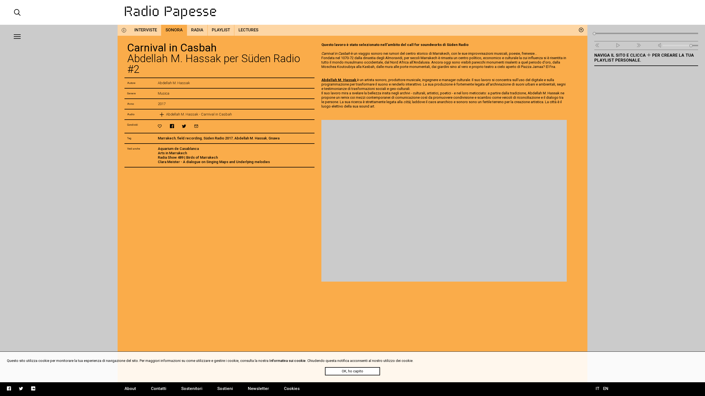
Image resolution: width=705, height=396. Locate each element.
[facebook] (172, 126)
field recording (189, 138)
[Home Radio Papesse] (353, 12)
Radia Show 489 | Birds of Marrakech (188, 157)
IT (597, 388)
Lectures (248, 30)
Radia (197, 30)
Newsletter (258, 388)
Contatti (158, 388)
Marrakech (167, 138)
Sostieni (225, 388)
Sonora (174, 30)
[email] (196, 126)
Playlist (221, 30)
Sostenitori (191, 388)
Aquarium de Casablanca (178, 149)
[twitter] (184, 126)
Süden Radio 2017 (218, 138)
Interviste (145, 30)
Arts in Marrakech (172, 153)
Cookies (292, 388)
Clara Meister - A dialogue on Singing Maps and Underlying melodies (214, 162)
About (130, 388)
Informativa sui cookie (287, 361)
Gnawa (274, 138)
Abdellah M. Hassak (250, 138)
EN (605, 388)
